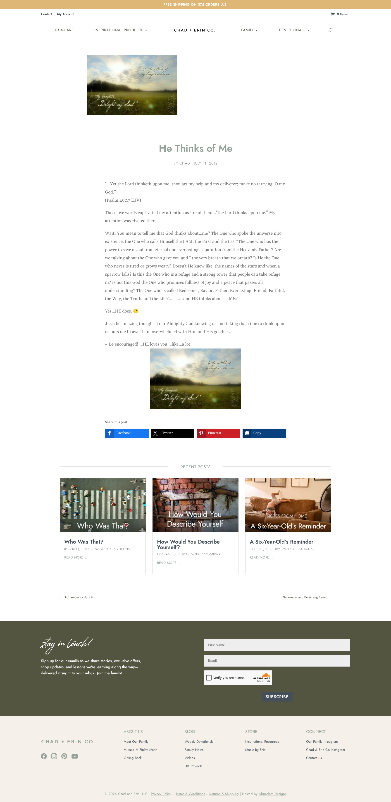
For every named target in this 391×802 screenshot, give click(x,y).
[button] (127, 433)
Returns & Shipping (224, 793)
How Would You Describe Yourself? (188, 544)
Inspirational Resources (262, 741)
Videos (190, 757)
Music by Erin (255, 749)
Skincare (64, 30)
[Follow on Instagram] (54, 756)
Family (247, 30)
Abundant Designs (272, 793)
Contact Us (314, 757)
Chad (184, 163)
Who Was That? (84, 542)
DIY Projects (193, 766)
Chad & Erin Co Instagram (325, 749)
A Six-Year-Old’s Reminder (281, 542)
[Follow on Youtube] (75, 756)
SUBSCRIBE (277, 697)
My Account (65, 14)
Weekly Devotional (116, 549)
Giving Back (133, 757)
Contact (46, 14)
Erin (257, 549)
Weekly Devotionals (199, 741)
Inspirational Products (118, 30)
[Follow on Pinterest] (64, 756)
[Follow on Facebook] (44, 756)
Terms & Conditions (190, 793)
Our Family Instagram (322, 741)
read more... (75, 557)
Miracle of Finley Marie (140, 749)
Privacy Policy (161, 793)
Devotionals (292, 30)
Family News (194, 749)
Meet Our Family (136, 741)
